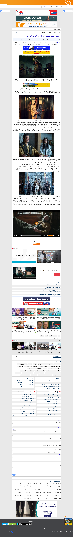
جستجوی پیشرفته (32, 528)
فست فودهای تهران (38, 491)
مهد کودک (39, 488)
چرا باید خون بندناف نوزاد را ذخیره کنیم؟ (54, 286)
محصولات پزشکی (48, 485)
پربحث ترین (19, 391)
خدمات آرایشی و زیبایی (57, 486)
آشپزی (51, 6)
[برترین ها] (68, 2)
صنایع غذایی (39, 494)
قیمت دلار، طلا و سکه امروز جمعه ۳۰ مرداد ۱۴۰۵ (27, 404)
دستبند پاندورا (58, 366)
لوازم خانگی (19, 492)
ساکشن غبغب (40, 364)
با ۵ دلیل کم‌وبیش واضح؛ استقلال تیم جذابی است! (51, 405)
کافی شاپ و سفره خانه (37, 492)
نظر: (60, 467)
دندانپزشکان (59, 494)
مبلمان (30, 488)
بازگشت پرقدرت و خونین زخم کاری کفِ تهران (52, 382)
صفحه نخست (70, 6)
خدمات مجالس (38, 497)
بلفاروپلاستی (45, 364)
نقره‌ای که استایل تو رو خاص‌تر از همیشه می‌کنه (53, 287)
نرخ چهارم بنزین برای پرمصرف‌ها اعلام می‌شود (27, 413)
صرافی (20, 486)
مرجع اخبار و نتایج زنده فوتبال (42, 366)
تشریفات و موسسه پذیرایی (37, 495)
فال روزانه (19, 384)
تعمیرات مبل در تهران (28, 489)
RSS (28, 528)
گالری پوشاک (29, 483)
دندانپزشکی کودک (58, 495)
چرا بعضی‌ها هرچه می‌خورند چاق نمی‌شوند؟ (52, 414)
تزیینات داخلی (29, 494)
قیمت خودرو (30, 382)
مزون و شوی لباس (28, 485)
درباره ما (58, 528)
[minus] (15, 32)
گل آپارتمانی (45, 368)
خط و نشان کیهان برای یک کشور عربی (53, 403)
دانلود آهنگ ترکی (18, 373)
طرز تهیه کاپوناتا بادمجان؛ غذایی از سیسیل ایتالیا (27, 409)
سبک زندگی (58, 6)
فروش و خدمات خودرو (18, 495)
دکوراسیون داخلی (28, 492)
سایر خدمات (19, 497)
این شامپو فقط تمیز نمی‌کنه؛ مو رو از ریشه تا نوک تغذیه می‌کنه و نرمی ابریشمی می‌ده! (47, 293)
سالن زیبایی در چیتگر (57, 373)
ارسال (14, 474)
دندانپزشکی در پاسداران (48, 373)
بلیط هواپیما (51, 364)
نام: (60, 465)
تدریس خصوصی (38, 485)
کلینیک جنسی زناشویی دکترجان (40, 370)
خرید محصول (57, 274)
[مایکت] (5, 524)
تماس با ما (54, 528)
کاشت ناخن (59, 485)
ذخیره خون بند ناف (23, 370)
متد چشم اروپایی (50, 368)
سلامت (48, 6)
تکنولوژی (39, 6)
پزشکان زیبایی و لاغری (57, 497)
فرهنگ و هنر (44, 6)
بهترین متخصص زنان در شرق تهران (27, 373)
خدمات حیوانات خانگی (47, 488)
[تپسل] (12, 248)
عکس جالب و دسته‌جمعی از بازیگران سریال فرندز (51, 380)
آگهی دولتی (37, 528)
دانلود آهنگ (35, 366)
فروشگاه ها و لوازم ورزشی (47, 492)
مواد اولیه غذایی (20, 366)
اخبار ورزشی (62, 6)
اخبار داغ (45, 391)
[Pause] (38, 262)
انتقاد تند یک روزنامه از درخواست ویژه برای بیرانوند (51, 408)
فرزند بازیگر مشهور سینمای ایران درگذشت (28, 398)
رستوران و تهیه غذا (38, 489)
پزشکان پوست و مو (48, 483)
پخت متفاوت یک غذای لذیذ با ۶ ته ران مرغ (27, 394)
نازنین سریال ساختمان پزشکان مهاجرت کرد (27, 411)
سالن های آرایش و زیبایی (57, 483)
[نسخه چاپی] (13, 32)
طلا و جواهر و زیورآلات (27, 486)
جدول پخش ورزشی (18, 387)
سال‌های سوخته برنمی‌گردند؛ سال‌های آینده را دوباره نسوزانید (50, 399)
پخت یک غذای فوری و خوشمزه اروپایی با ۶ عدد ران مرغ (50, 397)
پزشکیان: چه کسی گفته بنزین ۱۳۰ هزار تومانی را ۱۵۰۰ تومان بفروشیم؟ (23, 415)
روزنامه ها (30, 380)
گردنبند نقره (30, 364)
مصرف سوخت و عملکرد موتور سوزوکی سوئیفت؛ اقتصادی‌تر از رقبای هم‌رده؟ (49, 395)
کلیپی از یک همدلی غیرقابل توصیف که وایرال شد (51, 386)
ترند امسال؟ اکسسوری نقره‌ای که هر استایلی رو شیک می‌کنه (51, 290)
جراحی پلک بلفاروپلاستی (31, 368)
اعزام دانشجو (19, 485)
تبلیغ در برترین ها (43, 528)
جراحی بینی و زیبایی (57, 498)
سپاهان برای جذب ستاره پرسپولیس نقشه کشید (27, 400)
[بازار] (12, 524)
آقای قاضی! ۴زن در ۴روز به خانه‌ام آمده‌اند (53, 401)
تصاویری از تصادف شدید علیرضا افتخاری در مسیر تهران (25, 405)
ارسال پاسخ (14, 422)
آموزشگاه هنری (48, 498)
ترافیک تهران (30, 384)
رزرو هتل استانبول (57, 368)
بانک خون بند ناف (40, 375)
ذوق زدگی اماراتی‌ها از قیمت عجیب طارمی (53, 412)
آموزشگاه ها (49, 494)
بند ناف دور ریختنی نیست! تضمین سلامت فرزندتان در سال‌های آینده (49, 294)
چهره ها (54, 6)
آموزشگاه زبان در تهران (47, 495)
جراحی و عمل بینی (34, 375)
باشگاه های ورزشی (48, 491)
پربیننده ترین (31, 391)
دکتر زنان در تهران (58, 492)
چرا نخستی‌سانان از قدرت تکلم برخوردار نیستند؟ (52, 388)
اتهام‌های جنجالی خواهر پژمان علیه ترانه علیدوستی (26, 407)
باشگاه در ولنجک (39, 368)
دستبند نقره (35, 364)
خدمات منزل (19, 494)
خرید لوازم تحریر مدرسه (48, 375)
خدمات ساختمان (28, 495)
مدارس (40, 486)
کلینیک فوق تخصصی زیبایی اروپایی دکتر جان (53, 370)
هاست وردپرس (36, 373)
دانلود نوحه (42, 373)
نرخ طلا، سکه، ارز (18, 380)
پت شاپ (49, 489)
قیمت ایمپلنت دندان (57, 364)
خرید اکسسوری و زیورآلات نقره (22, 364)
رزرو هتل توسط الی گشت (28, 366)
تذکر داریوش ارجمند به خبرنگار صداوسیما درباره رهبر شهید (25, 402)
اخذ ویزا (20, 483)
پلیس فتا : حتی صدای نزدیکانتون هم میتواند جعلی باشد (51, 288)
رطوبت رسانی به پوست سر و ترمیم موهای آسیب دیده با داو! (51, 291)
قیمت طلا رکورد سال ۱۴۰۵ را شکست (28, 392)
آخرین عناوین (57, 391)
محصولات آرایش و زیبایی (57, 488)
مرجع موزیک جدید (52, 366)
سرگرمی (36, 6)
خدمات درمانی (48, 486)
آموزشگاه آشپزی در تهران (37, 483)
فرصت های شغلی (49, 528)
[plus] (17, 32)
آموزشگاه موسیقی (48, 497)
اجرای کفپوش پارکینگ (56, 375)
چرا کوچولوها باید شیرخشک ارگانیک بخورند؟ (53, 295)
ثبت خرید (24, 262)
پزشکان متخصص (58, 491)
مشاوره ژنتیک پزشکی (31, 370)
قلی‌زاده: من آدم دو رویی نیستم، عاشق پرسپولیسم (52, 406)
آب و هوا (19, 382)
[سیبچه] (28, 524)
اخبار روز (66, 6)
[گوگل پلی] (20, 524)
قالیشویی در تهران (28, 497)
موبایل (20, 491)
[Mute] (39, 262)
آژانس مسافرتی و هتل (27, 498)
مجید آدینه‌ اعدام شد (56, 392)
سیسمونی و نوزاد (18, 488)
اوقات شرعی (30, 387)
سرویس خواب (29, 491)
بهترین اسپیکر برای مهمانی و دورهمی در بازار (53, 284)
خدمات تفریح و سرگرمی (17, 489)
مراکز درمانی (59, 489)
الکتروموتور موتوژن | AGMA (25, 375)
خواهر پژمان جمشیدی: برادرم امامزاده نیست (27, 396)
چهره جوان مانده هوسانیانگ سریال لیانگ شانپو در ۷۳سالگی (50, 384)
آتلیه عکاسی (39, 498)
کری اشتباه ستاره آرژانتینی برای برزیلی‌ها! (53, 410)
